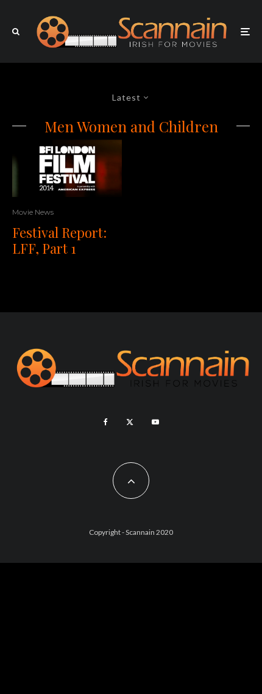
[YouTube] (155, 422)
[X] (130, 422)
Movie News (33, 211)
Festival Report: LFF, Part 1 (59, 240)
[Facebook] (105, 422)
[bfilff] (67, 168)
